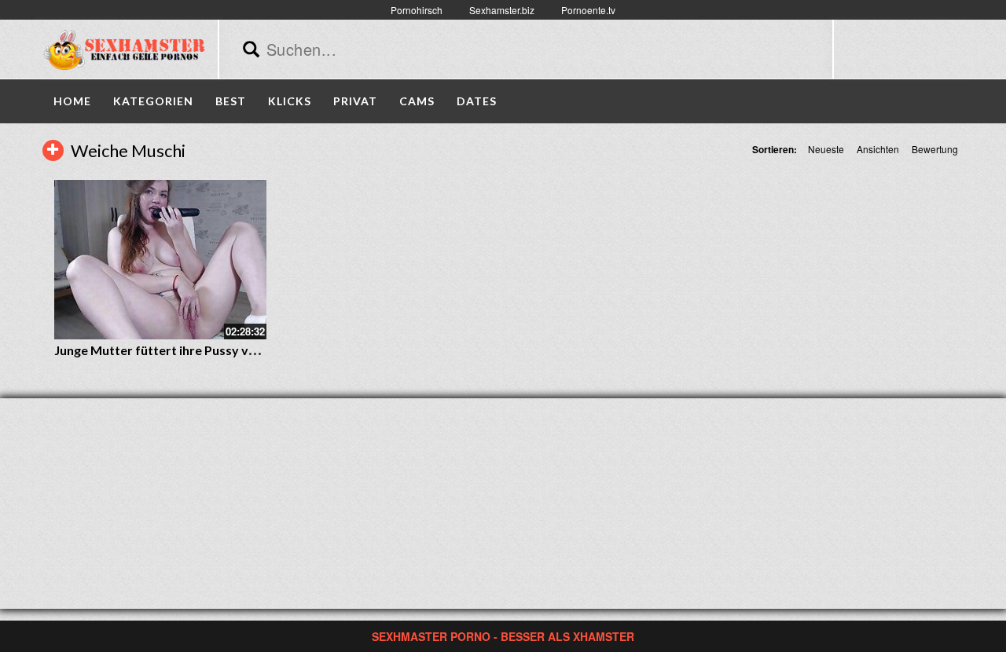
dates (477, 101)
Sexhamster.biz (501, 10)
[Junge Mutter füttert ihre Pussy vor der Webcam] (160, 259)
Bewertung (935, 149)
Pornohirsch (416, 10)
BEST (230, 101)
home (72, 101)
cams (417, 101)
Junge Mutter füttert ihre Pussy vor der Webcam (197, 349)
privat (355, 101)
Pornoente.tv (588, 10)
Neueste (826, 149)
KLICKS (289, 101)
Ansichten (878, 149)
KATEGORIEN (153, 101)
